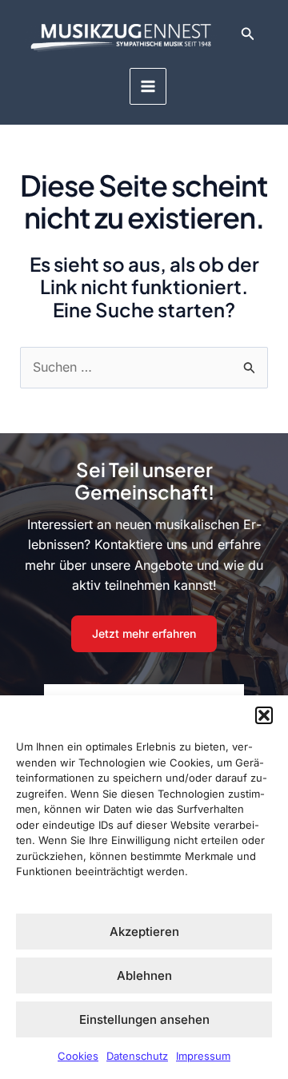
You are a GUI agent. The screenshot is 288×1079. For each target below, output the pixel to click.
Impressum (203, 1055)
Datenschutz (137, 1055)
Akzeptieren (144, 931)
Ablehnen (144, 975)
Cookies (78, 1055)
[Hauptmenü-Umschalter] (148, 86)
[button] (264, 715)
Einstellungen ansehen (144, 1019)
